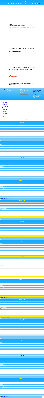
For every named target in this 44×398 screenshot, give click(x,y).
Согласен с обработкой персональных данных (6, 178)
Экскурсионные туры (4, 103)
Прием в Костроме (4, 104)
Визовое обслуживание (5, 112)
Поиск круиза (4, 107)
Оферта (34, 92)
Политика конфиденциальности (36, 91)
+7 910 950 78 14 (12, 119)
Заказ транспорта (4, 113)
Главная (9, 3)
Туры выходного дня (4, 102)
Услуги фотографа (4, 114)
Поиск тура (17, 3)
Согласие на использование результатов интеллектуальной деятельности (37, 94)
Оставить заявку (37, 3)
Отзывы (3, 116)
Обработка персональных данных (37, 90)
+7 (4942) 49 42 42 (8, 119)
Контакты (33, 3)
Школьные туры (4, 105)
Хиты (21, 3)
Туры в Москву (4, 111)
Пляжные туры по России (5, 106)
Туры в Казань (4, 110)
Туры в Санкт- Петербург (5, 109)
